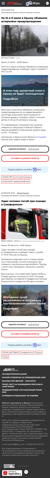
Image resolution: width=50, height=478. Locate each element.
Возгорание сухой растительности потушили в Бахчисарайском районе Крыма (24, 300)
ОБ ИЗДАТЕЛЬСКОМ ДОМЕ (14, 374)
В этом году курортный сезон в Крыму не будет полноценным (24, 92)
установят (41, 137)
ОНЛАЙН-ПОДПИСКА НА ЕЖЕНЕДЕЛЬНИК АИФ (24, 377)
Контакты (30, 381)
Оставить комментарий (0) (25, 158)
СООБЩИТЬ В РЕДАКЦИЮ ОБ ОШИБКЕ (20, 396)
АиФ (18, 58)
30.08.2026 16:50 (8, 193)
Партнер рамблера (23, 466)
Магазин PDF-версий (12, 381)
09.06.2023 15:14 (7, 10)
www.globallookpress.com (33, 241)
